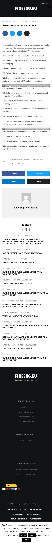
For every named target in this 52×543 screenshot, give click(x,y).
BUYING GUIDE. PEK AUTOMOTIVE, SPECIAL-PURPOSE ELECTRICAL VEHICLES (22, 306)
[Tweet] (12, 33)
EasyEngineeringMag (26, 207)
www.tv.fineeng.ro (26, 412)
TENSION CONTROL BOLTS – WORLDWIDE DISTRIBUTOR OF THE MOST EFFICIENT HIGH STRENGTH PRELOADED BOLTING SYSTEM (22, 241)
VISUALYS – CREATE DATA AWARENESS (20, 316)
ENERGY (5, 301)
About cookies (33, 514)
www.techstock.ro (26, 417)
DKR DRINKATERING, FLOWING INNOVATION (22, 253)
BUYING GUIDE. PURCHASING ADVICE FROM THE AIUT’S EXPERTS (24, 359)
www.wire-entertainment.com (26, 470)
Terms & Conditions (19, 519)
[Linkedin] (35, 388)
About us (23, 509)
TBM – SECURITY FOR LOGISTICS (17, 349)
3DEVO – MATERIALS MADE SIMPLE (18, 263)
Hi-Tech (5, 312)
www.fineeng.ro (26, 407)
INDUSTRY (6, 236)
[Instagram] (26, 388)
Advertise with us (37, 509)
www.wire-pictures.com (26, 475)
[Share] (5, 33)
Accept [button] (23, 535)
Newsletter (12, 509)
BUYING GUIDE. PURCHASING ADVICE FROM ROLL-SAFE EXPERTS (25, 294)
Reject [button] (32, 535)
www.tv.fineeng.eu (26, 440)
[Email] (27, 33)
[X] (21, 388)
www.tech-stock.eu (26, 421)
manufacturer (39, 159)
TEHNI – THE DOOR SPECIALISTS (17, 284)
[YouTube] (30, 388)
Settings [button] (26, 540)
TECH (15, 21)
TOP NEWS (30, 268)
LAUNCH (16, 345)
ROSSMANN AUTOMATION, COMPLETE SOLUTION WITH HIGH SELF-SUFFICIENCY (24, 338)
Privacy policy (18, 514)
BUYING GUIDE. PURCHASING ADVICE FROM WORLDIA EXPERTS (22, 273)
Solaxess (21, 163)
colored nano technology (21, 159)
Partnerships (35, 519)
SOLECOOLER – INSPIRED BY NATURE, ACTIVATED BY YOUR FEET (25, 327)
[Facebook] (16, 388)
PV (13, 163)
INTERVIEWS (6, 21)
